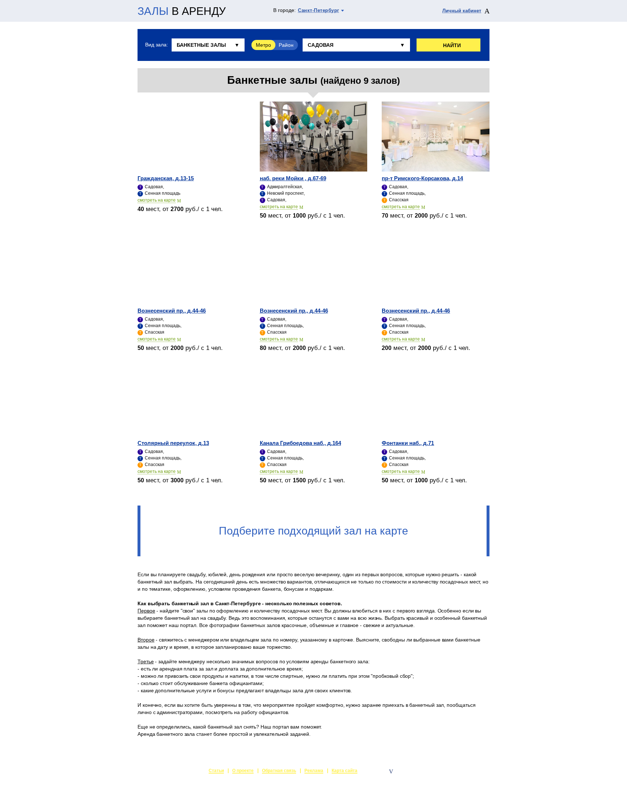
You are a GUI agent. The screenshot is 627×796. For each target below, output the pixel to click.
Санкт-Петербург (318, 10)
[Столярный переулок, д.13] (191, 401)
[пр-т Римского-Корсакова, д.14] (435, 137)
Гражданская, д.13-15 (166, 178)
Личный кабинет (461, 10)
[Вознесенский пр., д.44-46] (191, 269)
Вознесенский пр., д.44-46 (172, 311)
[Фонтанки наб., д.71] (435, 401)
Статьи (216, 770)
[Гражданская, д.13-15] (191, 137)
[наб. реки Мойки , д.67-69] (314, 137)
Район (286, 45)
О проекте (243, 770)
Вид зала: (156, 45)
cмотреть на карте (157, 200)
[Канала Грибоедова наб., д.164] (314, 401)
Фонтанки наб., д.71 (408, 443)
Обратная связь (279, 770)
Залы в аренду (472, 771)
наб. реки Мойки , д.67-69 (293, 178)
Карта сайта (344, 770)
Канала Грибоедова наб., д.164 (300, 443)
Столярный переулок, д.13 (173, 443)
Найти (452, 45)
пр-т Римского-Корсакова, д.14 (422, 178)
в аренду (182, 11)
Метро (263, 45)
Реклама (313, 770)
